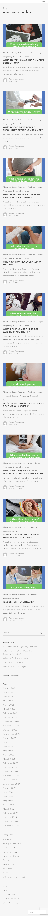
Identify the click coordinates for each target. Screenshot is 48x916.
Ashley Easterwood (16, 79)
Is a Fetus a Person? (13, 663)
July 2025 (8, 742)
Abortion (7, 53)
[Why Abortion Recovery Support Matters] (24, 237)
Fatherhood (9, 848)
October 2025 (10, 730)
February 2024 (10, 813)
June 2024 (8, 797)
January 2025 (10, 767)
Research (17, 57)
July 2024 (8, 792)
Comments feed (11, 899)
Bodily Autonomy (19, 53)
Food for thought (35, 53)
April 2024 (8, 805)
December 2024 (11, 772)
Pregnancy (7, 57)
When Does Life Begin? (15, 667)
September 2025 (11, 734)
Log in (6, 890)
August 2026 (9, 688)
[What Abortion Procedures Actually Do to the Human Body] (24, 446)
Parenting (8, 860)
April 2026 (8, 705)
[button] (44, 1)
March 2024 (9, 809)
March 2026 (9, 709)
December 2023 (11, 822)
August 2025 (9, 738)
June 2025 (8, 747)
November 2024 (11, 776)
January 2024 (10, 817)
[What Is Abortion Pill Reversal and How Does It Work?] (24, 170)
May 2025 (8, 751)
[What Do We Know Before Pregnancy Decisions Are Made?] (24, 102)
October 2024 (10, 780)
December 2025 (11, 722)
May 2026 (8, 701)
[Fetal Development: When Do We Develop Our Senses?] (24, 374)
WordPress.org (10, 903)
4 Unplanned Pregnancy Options (20, 647)
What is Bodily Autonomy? (17, 658)
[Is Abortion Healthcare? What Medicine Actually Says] (24, 510)
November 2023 (11, 826)
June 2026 (8, 697)
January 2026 (10, 718)
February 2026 (10, 713)
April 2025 (8, 755)
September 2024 (11, 784)
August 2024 (9, 788)
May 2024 (8, 801)
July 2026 (8, 693)
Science (25, 57)
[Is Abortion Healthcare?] (24, 577)
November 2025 (11, 726)
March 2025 (9, 759)
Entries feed (9, 895)
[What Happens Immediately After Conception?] (24, 35)
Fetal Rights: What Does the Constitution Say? (17, 652)
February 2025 (10, 763)
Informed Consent (11, 396)
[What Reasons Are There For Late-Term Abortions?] (24, 304)
